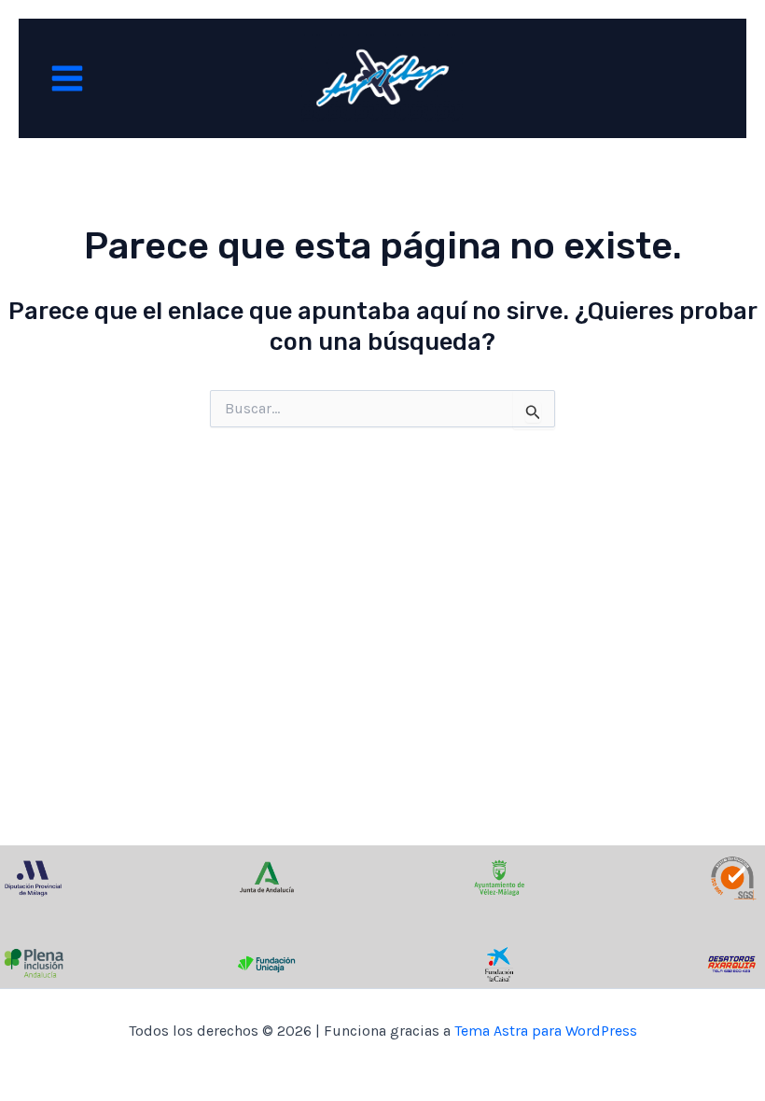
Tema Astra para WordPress (545, 1030)
